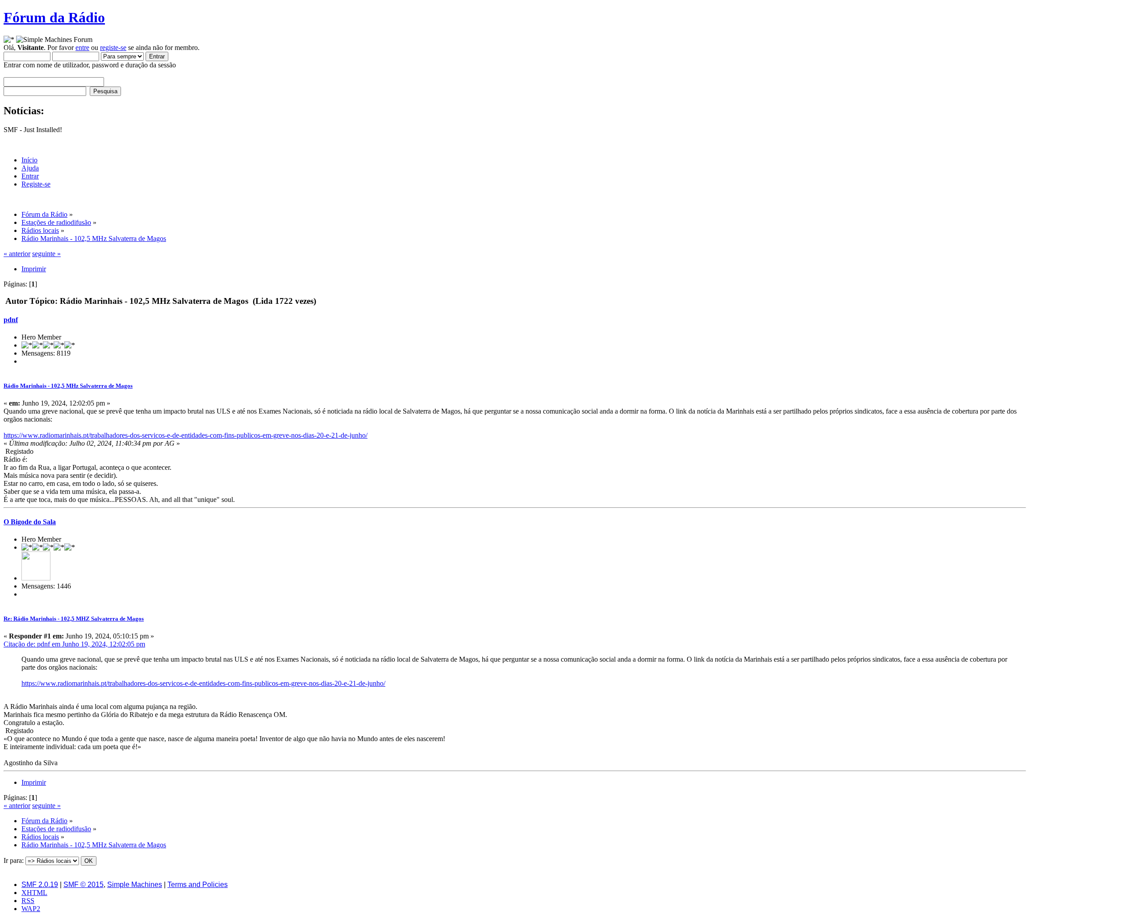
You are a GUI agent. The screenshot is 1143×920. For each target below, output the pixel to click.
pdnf (11, 319)
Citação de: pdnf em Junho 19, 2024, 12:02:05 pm (74, 644)
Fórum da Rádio (54, 17)
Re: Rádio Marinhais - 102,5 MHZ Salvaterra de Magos (74, 618)
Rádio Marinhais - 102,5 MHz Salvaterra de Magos (68, 385)
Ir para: (14, 860)
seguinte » (46, 253)
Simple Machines (134, 884)
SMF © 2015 (83, 884)
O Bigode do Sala (30, 522)
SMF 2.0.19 (39, 884)
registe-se (113, 47)
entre (82, 47)
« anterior (17, 253)
